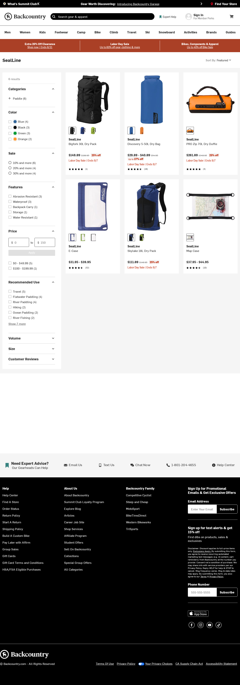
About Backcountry (76, 495)
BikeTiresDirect (136, 515)
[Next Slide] (201, 3)
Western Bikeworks (138, 522)
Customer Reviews (23, 359)
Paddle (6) (19, 98)
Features (15, 187)
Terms (203, 576)
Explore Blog (72, 508)
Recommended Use (24, 282)
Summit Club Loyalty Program (84, 502)
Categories (17, 88)
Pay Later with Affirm (16, 542)
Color (12, 112)
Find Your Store (226, 4)
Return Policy (11, 515)
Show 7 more (17, 323)
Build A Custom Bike (15, 535)
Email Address (198, 501)
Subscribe (227, 509)
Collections (71, 556)
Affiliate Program (75, 535)
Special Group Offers (78, 562)
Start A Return (11, 522)
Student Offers (73, 542)
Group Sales (10, 549)
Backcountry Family (140, 488)
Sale (11, 153)
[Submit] (53, 16)
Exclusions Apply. (202, 551)
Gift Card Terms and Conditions (23, 562)
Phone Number (199, 584)
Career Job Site (74, 522)
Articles (69, 515)
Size (11, 348)
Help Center (10, 495)
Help (5, 488)
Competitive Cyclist (138, 495)
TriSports (132, 529)
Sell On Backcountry (77, 549)
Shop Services (73, 529)
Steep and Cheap (137, 502)
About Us (70, 488)
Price (12, 231)
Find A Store (10, 502)
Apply (31, 252)
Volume (14, 338)
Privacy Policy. (216, 576)
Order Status (10, 508)
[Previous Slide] (38, 3)
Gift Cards (9, 556)
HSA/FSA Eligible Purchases (21, 569)
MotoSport (133, 508)
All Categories (73, 569)
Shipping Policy (12, 529)
